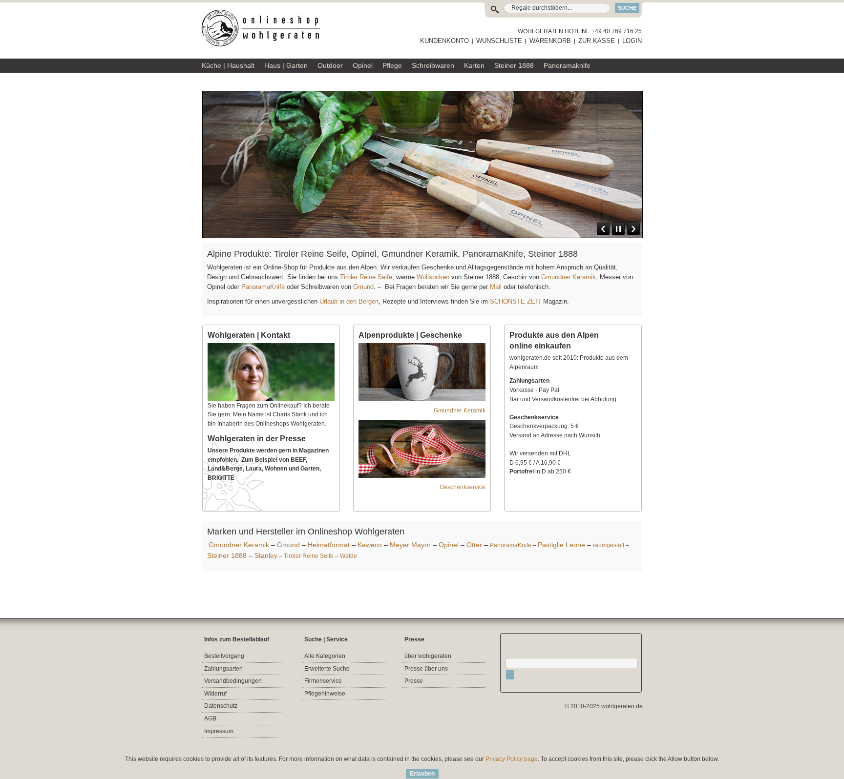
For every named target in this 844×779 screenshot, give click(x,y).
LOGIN (632, 40)
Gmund (363, 286)
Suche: (497, 8)
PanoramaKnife (263, 286)
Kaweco (370, 545)
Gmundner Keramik (568, 277)
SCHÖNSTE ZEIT (515, 301)
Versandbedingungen (233, 680)
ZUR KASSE (596, 40)
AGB (210, 718)
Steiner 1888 (227, 555)
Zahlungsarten (223, 668)
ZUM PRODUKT (612, 177)
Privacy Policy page (511, 759)
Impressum (218, 731)
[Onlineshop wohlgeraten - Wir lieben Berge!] (264, 28)
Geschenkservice (462, 487)
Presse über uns (426, 668)
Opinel (449, 545)
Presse (413, 680)
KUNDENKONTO (444, 40)
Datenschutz (220, 705)
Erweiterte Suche (327, 668)
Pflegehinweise (324, 693)
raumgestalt (608, 545)
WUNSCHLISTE (499, 40)
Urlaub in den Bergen (349, 301)
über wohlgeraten (427, 656)
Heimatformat (329, 545)
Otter (474, 545)
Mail (495, 286)
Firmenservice (323, 680)
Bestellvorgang (224, 656)
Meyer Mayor (410, 545)
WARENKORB (550, 40)
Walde (348, 556)
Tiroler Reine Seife (366, 277)
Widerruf (215, 693)
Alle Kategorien (324, 656)
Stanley (265, 555)
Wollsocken (433, 277)
